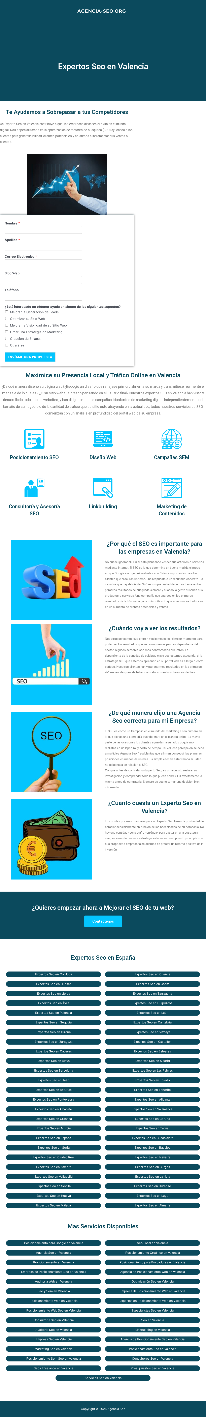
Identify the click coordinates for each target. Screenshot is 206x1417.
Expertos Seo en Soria (54, 1147)
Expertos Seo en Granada (53, 1119)
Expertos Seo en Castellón (153, 1042)
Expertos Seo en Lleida (53, 993)
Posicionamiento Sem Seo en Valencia (53, 1358)
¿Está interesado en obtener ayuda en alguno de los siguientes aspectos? (63, 307)
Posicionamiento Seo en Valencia (152, 1349)
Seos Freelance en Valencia (53, 1368)
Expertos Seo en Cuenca (152, 974)
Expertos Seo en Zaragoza (53, 1042)
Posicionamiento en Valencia (53, 1262)
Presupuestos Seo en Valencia (152, 1368)
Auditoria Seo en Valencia (53, 1330)
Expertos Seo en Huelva (53, 1196)
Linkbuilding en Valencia (152, 1330)
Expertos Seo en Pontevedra (53, 1099)
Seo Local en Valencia (152, 1243)
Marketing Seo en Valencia (53, 1349)
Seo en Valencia (152, 1320)
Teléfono (12, 290)
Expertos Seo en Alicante (153, 1099)
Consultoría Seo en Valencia (54, 1320)
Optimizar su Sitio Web (27, 319)
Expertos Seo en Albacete (53, 1109)
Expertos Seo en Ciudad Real (53, 1157)
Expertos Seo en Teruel (152, 1128)
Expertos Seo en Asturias (53, 1090)
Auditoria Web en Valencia (53, 1281)
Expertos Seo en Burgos (152, 1167)
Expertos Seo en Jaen (53, 1080)
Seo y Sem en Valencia (53, 1291)
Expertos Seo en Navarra (152, 1157)
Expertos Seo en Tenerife (152, 1090)
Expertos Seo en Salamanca (152, 1109)
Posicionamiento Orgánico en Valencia (152, 1253)
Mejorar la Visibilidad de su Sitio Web (38, 325)
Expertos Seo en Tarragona (152, 993)
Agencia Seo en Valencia (53, 1253)
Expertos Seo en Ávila (53, 1003)
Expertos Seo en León (152, 1013)
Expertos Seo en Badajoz (152, 1147)
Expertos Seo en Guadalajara (152, 1138)
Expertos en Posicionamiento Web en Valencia (152, 1301)
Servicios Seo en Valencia (103, 1378)
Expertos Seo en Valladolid (53, 1176)
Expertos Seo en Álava (53, 1061)
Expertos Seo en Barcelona (53, 1070)
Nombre (12, 223)
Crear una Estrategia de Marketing (36, 332)
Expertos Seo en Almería (152, 1205)
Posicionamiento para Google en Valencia (53, 1243)
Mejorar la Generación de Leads (34, 312)
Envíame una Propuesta (30, 357)
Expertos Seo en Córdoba (53, 974)
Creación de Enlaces (25, 339)
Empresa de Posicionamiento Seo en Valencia (53, 1272)
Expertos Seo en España (53, 1138)
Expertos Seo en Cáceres (53, 1051)
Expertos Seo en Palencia (53, 1013)
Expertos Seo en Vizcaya (152, 1032)
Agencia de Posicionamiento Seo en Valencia (152, 1339)
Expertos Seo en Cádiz (152, 984)
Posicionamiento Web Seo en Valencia (53, 1310)
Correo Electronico (21, 256)
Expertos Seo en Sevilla (54, 1186)
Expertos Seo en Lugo (152, 1196)
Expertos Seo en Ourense (152, 1186)
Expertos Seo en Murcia (53, 1128)
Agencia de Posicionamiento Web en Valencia (152, 1272)
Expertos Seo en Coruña (152, 1119)
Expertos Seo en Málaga (53, 1205)
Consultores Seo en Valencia (152, 1358)
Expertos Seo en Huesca (53, 984)
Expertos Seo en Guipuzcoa (152, 1003)
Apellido (12, 240)
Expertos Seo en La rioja (152, 1176)
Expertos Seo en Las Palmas (152, 1070)
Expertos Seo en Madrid (152, 1061)
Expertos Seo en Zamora (53, 1167)
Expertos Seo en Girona (53, 1032)
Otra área (17, 345)
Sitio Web (12, 273)
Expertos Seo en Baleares (152, 1051)
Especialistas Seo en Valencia (153, 1310)
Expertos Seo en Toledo (152, 1080)
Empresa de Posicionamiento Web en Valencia (152, 1291)
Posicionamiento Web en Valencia (53, 1301)
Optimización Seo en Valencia (153, 1281)
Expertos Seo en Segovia (54, 1022)
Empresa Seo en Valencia (54, 1339)
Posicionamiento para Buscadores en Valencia (152, 1262)
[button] (103, 921)
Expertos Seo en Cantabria (152, 1022)
